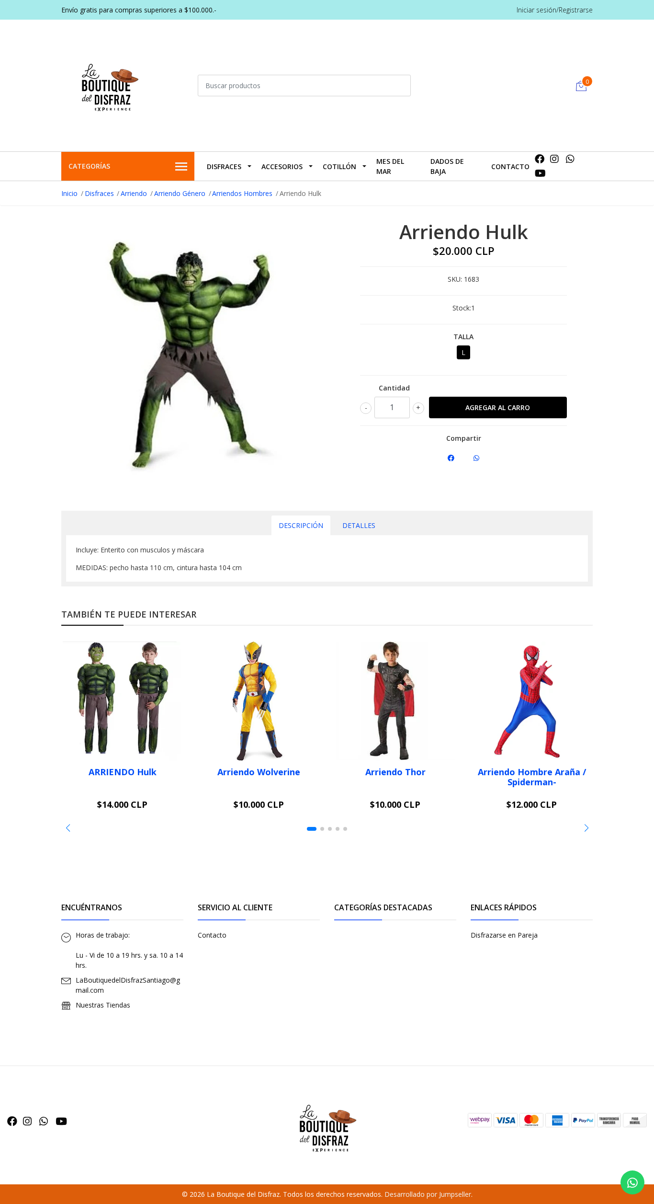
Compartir (463, 438)
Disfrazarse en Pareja (504, 935)
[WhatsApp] (570, 158)
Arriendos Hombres (242, 193)
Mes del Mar (390, 166)
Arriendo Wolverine (258, 772)
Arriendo (134, 193)
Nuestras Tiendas (103, 1004)
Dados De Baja (447, 166)
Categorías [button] (89, 166)
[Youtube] (540, 173)
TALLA (463, 336)
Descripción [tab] (301, 525)
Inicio (69, 193)
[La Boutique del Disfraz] (109, 84)
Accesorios (282, 166)
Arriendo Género (179, 193)
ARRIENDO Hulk (123, 772)
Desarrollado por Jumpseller (427, 1194)
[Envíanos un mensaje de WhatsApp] (632, 1182)
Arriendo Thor (395, 772)
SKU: (455, 279)
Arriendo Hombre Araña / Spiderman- (532, 777)
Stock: (461, 307)
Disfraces (224, 166)
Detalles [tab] (358, 525)
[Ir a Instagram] (554, 158)
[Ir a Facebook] (539, 158)
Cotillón (339, 166)
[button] (67, 827)
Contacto (510, 166)
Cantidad (394, 387)
